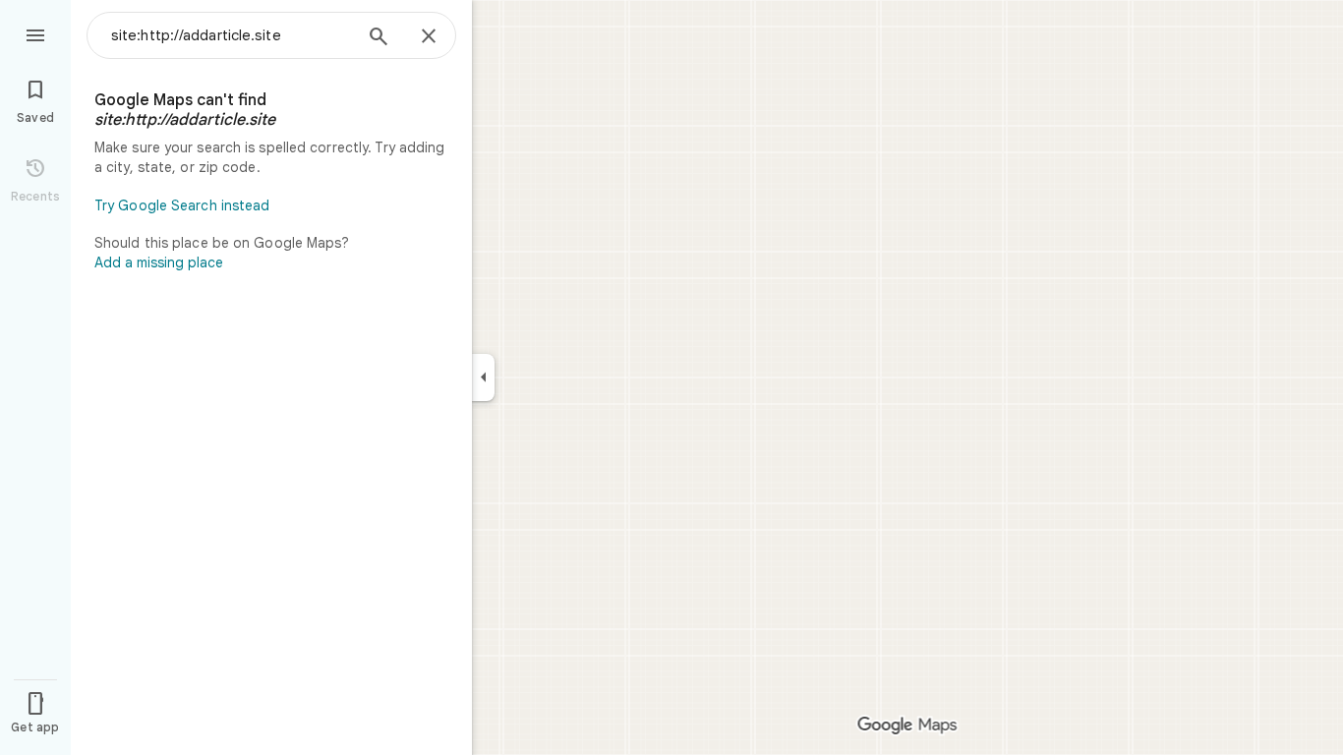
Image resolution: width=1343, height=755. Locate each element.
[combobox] (231, 35)
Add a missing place (158, 262)
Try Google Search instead (182, 205)
